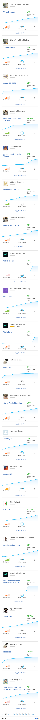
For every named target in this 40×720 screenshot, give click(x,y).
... (29, 714)
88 (33, 714)
